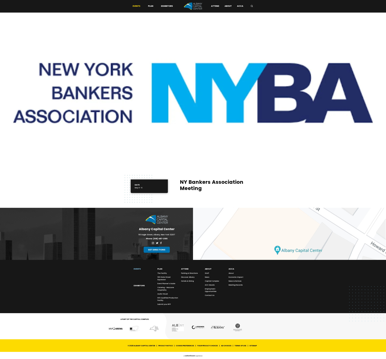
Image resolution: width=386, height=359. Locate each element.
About (208, 269)
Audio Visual (162, 294)
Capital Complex (212, 281)
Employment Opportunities (210, 290)
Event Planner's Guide (166, 283)
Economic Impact (236, 277)
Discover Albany (188, 277)
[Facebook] (161, 243)
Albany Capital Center (193, 6)
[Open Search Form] (251, 6)
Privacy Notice (165, 346)
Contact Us (209, 295)
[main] (193, 104)
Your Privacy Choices (207, 346)
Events (137, 269)
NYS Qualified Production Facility (167, 299)
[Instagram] (153, 243)
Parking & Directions (189, 273)
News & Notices (235, 281)
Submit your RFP (164, 304)
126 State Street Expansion (164, 278)
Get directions (156, 249)
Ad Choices (226, 346)
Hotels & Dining (187, 281)
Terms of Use (240, 346)
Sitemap (253, 346)
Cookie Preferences (185, 346)
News (207, 277)
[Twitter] (157, 243)
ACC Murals (210, 285)
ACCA (231, 269)
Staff (207, 273)
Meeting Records (236, 285)
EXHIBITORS (139, 285)
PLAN (159, 269)
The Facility (162, 273)
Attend (185, 269)
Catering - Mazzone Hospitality (165, 288)
